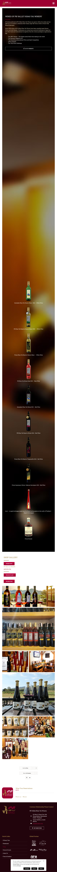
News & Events (7, 850)
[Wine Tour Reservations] (7, 793)
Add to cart (19, 796)
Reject (34, 868)
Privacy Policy (16, 864)
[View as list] (29, 777)
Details (25, 796)
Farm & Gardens (7, 856)
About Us (5, 853)
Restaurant (6, 843)
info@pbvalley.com (38, 823)
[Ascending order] (36, 768)
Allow (41, 868)
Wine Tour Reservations (24, 788)
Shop (4, 847)
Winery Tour (6, 840)
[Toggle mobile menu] (54, 3)
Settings (19, 865)
